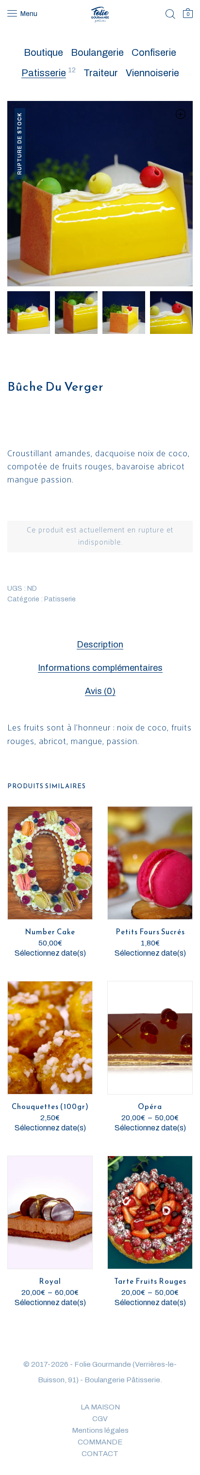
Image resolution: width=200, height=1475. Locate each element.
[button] (180, 113)
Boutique (43, 52)
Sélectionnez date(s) (50, 953)
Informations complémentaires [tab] (100, 668)
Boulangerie (97, 52)
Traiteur (100, 72)
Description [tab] (100, 644)
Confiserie (154, 52)
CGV (100, 1419)
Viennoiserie (152, 72)
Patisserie (43, 72)
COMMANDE (100, 1442)
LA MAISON (100, 1407)
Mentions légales (100, 1430)
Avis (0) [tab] (100, 691)
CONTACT (100, 1454)
